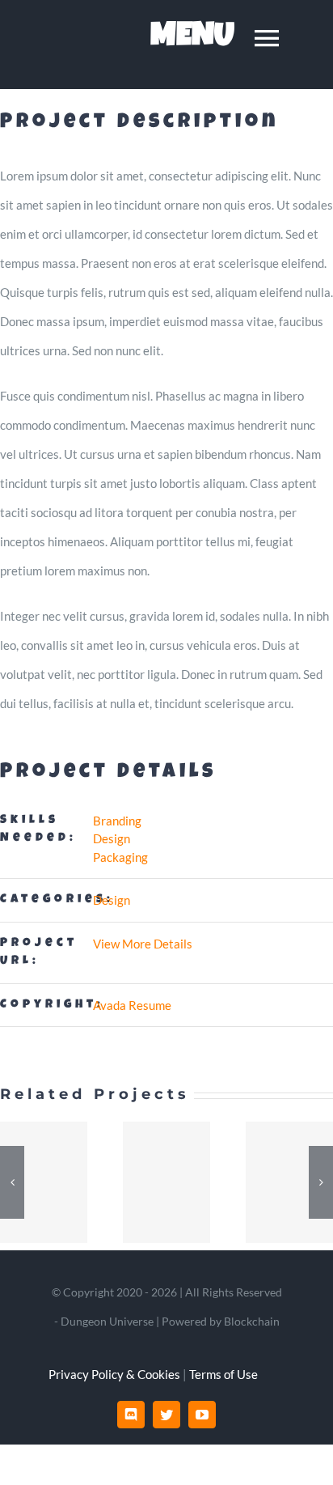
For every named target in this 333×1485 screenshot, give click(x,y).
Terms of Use (223, 1374)
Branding (117, 820)
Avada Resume (132, 1005)
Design (111, 838)
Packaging (120, 857)
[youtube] (202, 1414)
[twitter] (166, 1414)
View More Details (142, 943)
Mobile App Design (43, 1182)
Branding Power (166, 1182)
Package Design (289, 1182)
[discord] (131, 1414)
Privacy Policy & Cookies (114, 1374)
